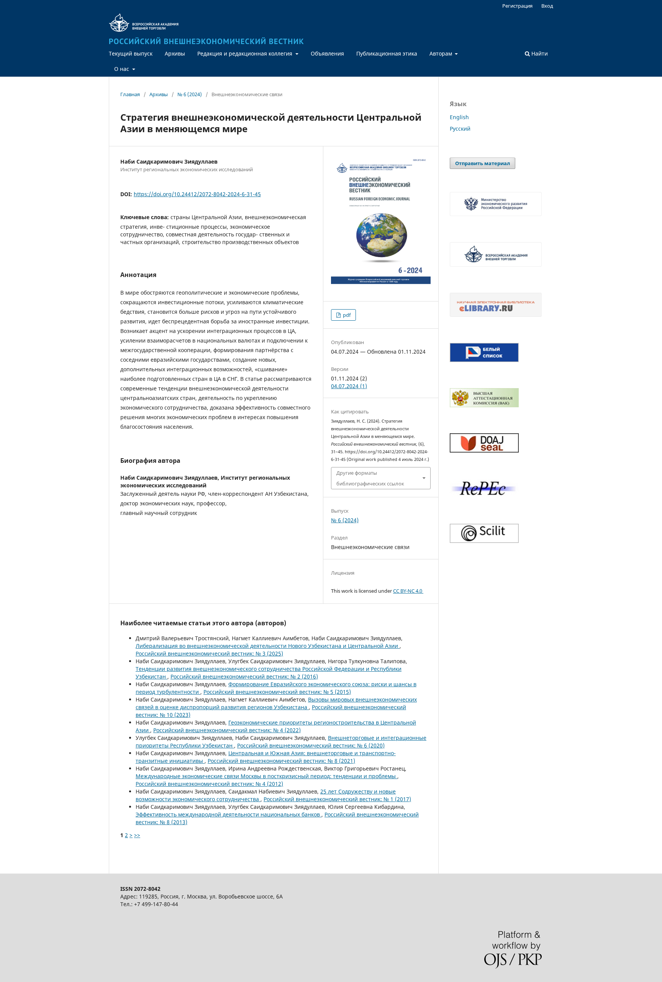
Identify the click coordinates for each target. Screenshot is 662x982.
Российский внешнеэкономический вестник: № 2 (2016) (244, 676)
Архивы (175, 53)
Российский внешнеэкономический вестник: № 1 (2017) (337, 799)
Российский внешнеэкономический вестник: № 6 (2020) (311, 745)
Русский (460, 128)
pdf (346, 314)
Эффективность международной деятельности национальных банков (228, 814)
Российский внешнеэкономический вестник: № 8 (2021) (281, 760)
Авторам (441, 53)
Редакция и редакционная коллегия (245, 53)
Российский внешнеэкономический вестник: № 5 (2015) (277, 691)
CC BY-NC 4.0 (408, 590)
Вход (547, 5)
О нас (122, 68)
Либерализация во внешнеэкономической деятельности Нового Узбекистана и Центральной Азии (268, 645)
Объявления (327, 53)
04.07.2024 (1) (349, 386)
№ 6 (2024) (189, 94)
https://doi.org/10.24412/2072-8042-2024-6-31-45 (197, 194)
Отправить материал (482, 163)
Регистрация (517, 5)
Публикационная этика (386, 53)
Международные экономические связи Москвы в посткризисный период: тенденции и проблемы (266, 776)
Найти (539, 53)
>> (137, 835)
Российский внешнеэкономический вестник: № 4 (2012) (209, 783)
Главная (130, 94)
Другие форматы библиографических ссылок (370, 478)
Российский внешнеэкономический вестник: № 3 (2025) (209, 653)
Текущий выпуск (130, 53)
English (459, 117)
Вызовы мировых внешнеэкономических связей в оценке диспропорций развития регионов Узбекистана (276, 703)
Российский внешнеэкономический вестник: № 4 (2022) (227, 730)
